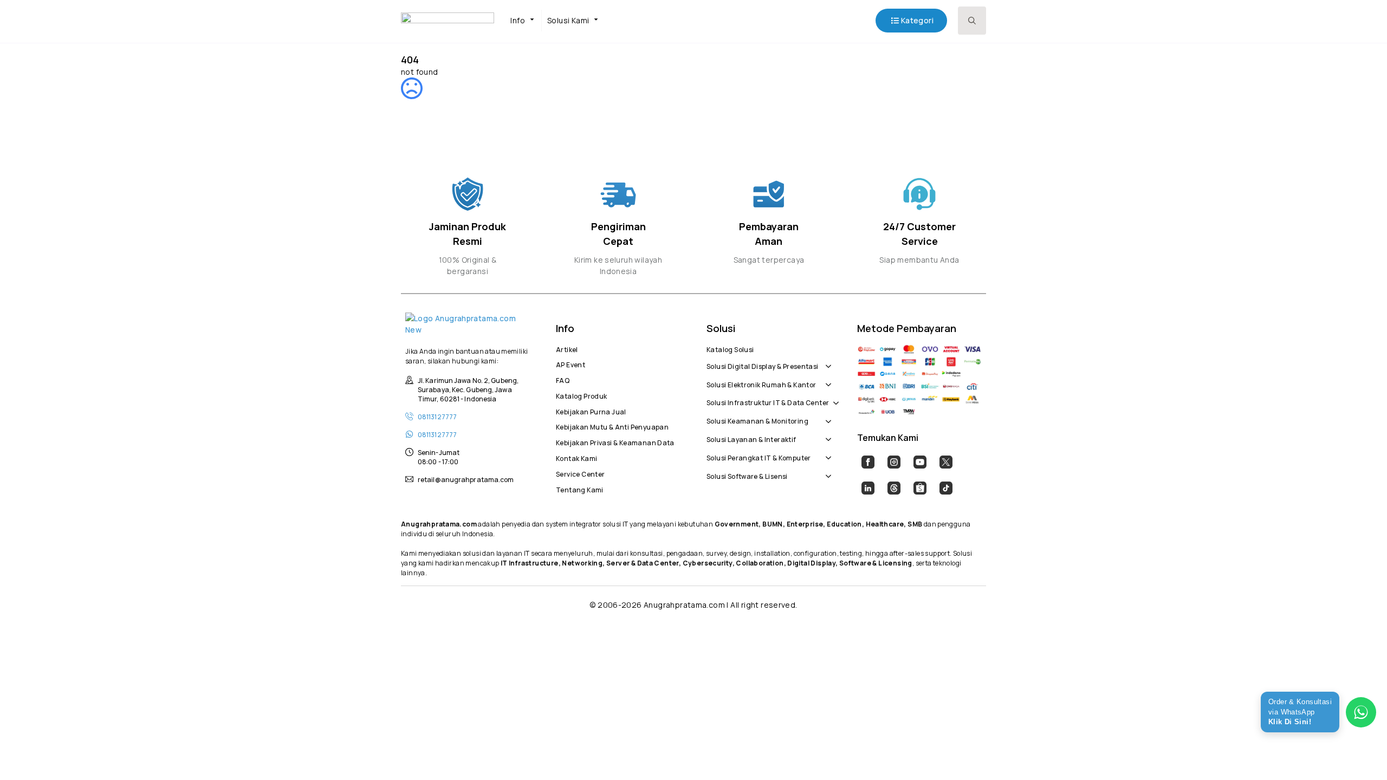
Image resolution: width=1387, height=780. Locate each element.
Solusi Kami (568, 20)
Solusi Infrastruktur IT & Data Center (768, 401)
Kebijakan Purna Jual (591, 410)
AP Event (570, 363)
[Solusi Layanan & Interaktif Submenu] (826, 434)
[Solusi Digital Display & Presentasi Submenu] (826, 361)
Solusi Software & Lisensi (747, 475)
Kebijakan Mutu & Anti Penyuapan (612, 425)
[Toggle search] (972, 20)
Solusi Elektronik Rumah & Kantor (761, 383)
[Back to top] (1360, 753)
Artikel (567, 348)
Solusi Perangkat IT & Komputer (759, 456)
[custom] (868, 462)
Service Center (580, 473)
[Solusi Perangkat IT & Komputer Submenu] (826, 452)
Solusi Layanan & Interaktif (751, 438)
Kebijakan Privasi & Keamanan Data (615, 441)
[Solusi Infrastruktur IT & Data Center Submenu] (834, 397)
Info (517, 20)
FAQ (562, 379)
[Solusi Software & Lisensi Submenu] (826, 470)
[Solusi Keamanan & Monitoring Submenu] (826, 415)
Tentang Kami (580, 488)
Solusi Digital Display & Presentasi (763, 365)
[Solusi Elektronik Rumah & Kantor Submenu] (826, 379)
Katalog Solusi (730, 348)
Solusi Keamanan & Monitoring (757, 420)
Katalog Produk (581, 395)
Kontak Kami (576, 457)
